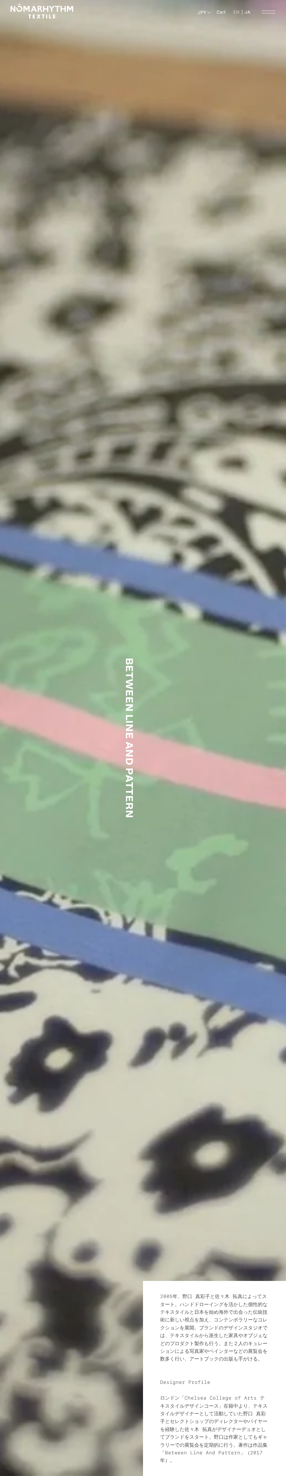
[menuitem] (247, 12)
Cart (221, 12)
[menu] (242, 12)
